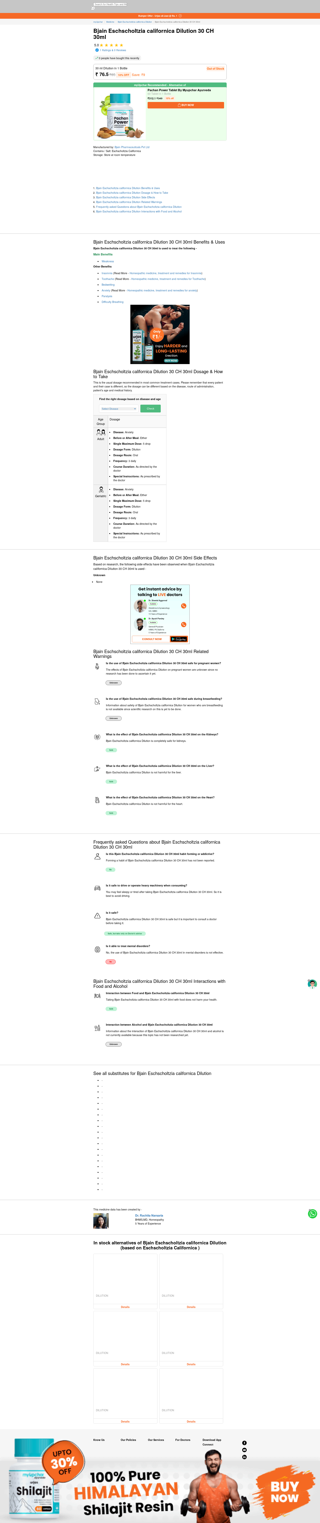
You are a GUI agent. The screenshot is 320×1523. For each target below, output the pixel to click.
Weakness (108, 261)
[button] (309, 980)
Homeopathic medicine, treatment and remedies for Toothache (168, 279)
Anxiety (106, 290)
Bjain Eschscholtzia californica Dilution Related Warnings (129, 202)
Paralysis (107, 296)
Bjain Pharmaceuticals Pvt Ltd (132, 147)
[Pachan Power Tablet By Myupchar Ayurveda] (120, 114)
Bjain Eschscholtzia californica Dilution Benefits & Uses (128, 188)
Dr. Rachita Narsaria (149, 1215)
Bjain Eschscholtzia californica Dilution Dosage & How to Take (132, 192)
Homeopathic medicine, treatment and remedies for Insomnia (165, 273)
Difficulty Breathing (113, 302)
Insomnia (107, 273)
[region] (29, 171)
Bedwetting (108, 284)
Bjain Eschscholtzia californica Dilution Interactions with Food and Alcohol (139, 211)
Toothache (108, 279)
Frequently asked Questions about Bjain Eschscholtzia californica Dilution (139, 207)
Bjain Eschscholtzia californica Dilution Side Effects (125, 197)
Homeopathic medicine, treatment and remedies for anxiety (162, 290)
